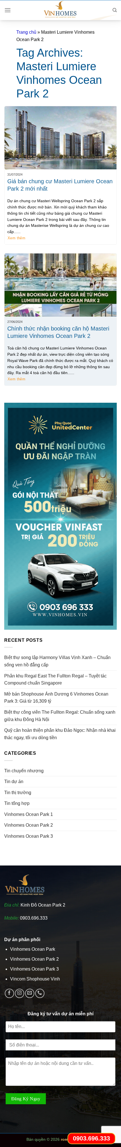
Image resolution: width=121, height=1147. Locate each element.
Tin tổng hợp (17, 803)
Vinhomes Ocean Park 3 (28, 836)
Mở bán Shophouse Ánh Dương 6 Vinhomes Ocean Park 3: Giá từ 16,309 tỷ (56, 698)
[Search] (115, 10)
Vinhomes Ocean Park (32, 949)
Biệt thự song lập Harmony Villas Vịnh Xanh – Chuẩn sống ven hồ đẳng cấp (57, 661)
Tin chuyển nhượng (24, 770)
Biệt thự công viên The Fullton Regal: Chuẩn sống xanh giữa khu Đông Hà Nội (59, 716)
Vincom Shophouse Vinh (35, 979)
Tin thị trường (17, 792)
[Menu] (7, 10)
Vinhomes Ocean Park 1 (28, 814)
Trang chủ (26, 32)
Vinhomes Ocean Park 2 (28, 825)
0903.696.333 (34, 918)
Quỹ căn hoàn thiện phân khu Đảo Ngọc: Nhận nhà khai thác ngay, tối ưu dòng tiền (60, 734)
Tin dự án (13, 781)
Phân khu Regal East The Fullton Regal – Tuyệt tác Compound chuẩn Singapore (55, 679)
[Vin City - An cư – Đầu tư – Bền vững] (60, 10)
